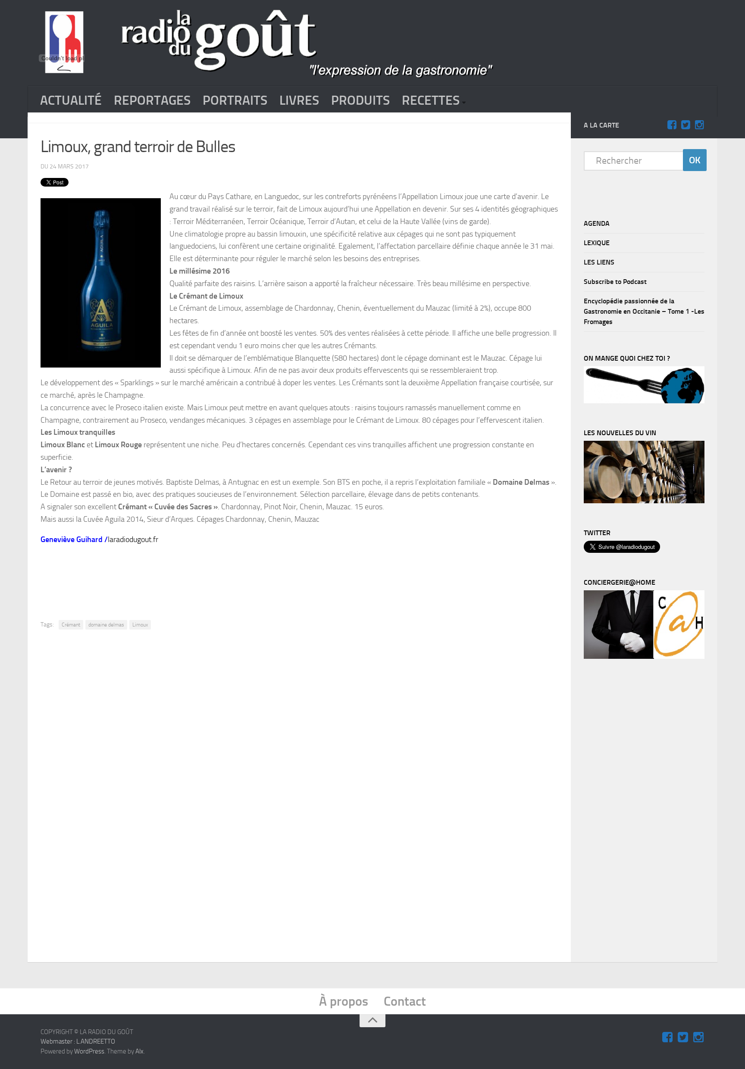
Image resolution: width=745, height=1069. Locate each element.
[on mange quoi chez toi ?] (644, 401)
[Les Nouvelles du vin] (644, 501)
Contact (405, 1001)
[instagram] (699, 125)
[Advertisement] (299, 576)
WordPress (89, 1051)
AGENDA (597, 223)
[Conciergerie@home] (644, 657)
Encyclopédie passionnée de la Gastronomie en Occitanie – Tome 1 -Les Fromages (644, 311)
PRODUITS (360, 100)
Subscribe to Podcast (615, 281)
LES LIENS (599, 262)
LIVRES (299, 100)
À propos (343, 1001)
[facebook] (672, 125)
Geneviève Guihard (72, 539)
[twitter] (685, 125)
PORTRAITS (235, 100)
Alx (139, 1051)
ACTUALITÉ (71, 100)
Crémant (71, 625)
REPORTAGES (152, 100)
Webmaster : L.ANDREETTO (78, 1041)
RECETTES (431, 100)
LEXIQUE (597, 243)
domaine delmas (106, 625)
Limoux (140, 625)
